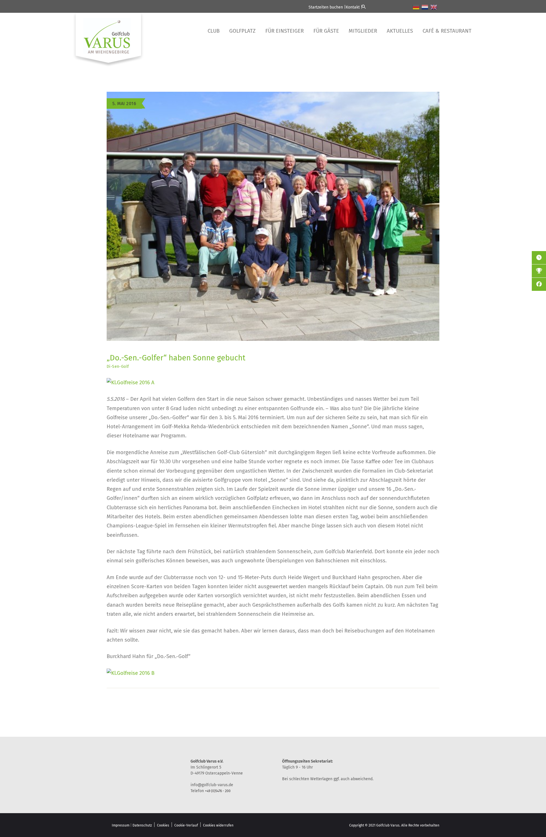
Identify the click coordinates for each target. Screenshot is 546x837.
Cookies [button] (163, 825)
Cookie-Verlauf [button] (186, 825)
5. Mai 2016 (124, 103)
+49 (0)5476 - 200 (218, 791)
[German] (416, 7)
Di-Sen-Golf (118, 366)
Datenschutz (142, 825)
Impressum (120, 825)
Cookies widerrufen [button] (218, 825)
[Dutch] (425, 7)
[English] (434, 7)
